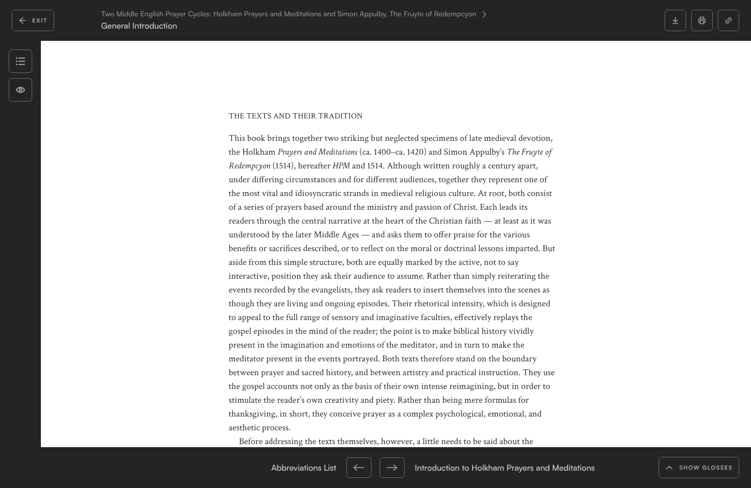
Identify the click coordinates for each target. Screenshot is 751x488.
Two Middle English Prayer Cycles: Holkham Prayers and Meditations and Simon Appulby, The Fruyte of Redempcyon (288, 14)
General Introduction (139, 26)
